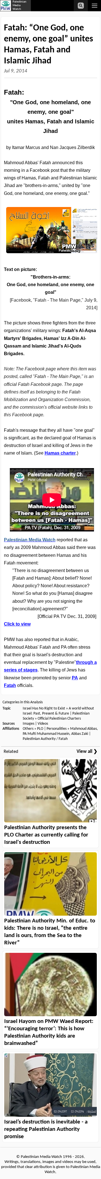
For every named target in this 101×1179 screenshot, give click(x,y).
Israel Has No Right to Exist (44, 708)
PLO (40, 729)
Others (28, 729)
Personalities (56, 729)
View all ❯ (87, 751)
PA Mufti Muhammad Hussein (46, 734)
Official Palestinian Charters (59, 719)
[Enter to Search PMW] (81, 5)
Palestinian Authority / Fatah (45, 739)
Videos (43, 724)
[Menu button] (94, 5)
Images (28, 724)
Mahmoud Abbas (83, 729)
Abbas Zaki (79, 734)
